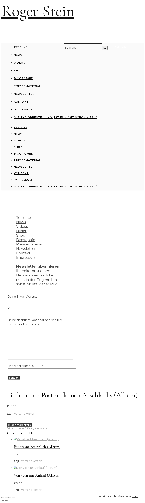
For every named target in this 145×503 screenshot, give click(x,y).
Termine (120, 7)
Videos (120, 20)
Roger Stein (37, 11)
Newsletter (124, 40)
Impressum (23, 109)
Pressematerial (126, 33)
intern (135, 496)
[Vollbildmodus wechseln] (6, 497)
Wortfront (45, 428)
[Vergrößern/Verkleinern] (2, 497)
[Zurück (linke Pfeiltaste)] (2, 500)
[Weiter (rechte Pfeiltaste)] (6, 500)
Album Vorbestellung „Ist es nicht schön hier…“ (55, 117)
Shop (118, 27)
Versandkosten (24, 413)
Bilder (21, 231)
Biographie (23, 78)
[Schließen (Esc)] (13, 497)
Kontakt (121, 46)
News (119, 14)
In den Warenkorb (19, 424)
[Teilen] (9, 497)
